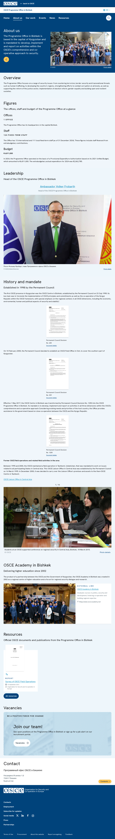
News (52, 17)
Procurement (22, 834)
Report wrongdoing (54, 834)
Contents (104, 781)
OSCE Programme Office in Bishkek (18, 10)
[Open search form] (108, 18)
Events (42, 17)
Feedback (68, 834)
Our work (30, 17)
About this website (37, 834)
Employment (9, 807)
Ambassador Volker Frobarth (57, 186)
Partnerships (9, 824)
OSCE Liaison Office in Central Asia (18, 479)
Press (6, 820)
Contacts (7, 802)
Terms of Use (8, 834)
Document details (51, 346)
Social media (9, 815)
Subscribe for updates (13, 811)
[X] (17, 815)
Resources (64, 17)
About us (17, 17)
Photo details (107, 67)
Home (7, 17)
